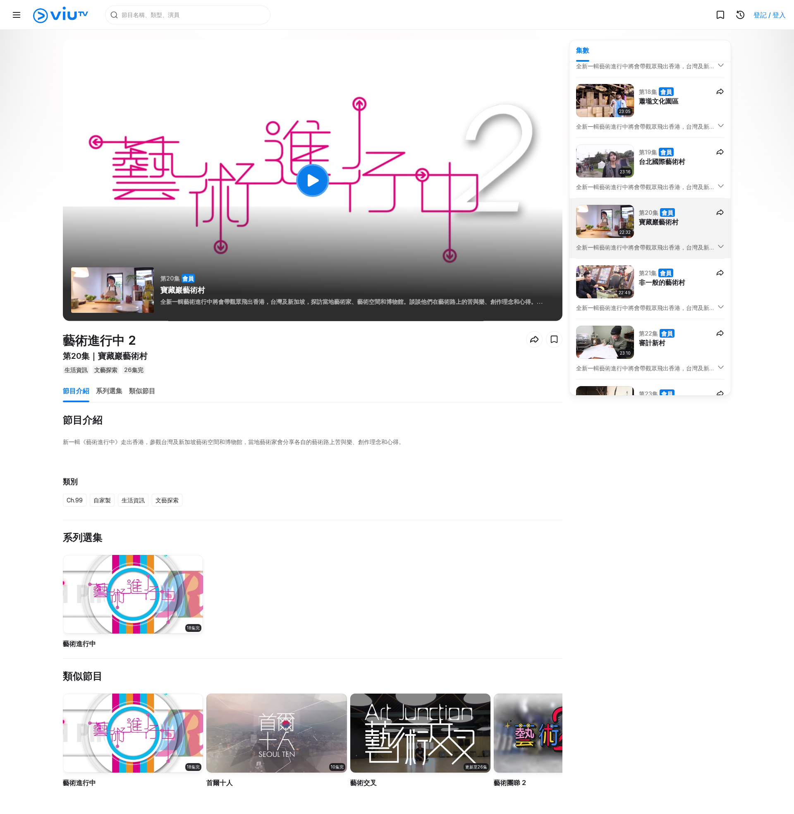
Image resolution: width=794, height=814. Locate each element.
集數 (582, 50)
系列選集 (109, 391)
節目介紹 (76, 391)
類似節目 (142, 391)
